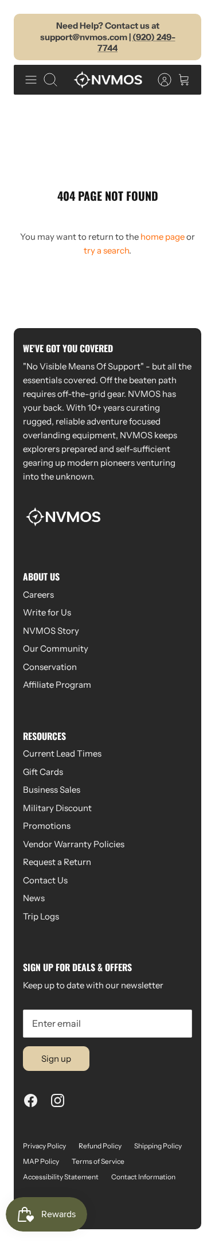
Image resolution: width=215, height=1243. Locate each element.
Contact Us (45, 880)
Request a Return (57, 861)
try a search (106, 250)
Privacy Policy (44, 1145)
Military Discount (57, 807)
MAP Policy (41, 1161)
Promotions (47, 825)
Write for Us (47, 612)
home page (162, 236)
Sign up (56, 1058)
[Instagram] (57, 1100)
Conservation (50, 666)
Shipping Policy (158, 1145)
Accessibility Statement (61, 1176)
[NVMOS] (107, 80)
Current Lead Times (62, 753)
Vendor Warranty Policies (73, 844)
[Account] (158, 79)
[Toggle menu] (31, 79)
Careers (38, 594)
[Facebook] (30, 1100)
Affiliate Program (57, 684)
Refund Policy (100, 1145)
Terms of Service (98, 1161)
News (34, 898)
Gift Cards (43, 771)
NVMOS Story (51, 630)
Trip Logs (41, 916)
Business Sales (51, 789)
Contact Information (143, 1176)
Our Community (55, 648)
